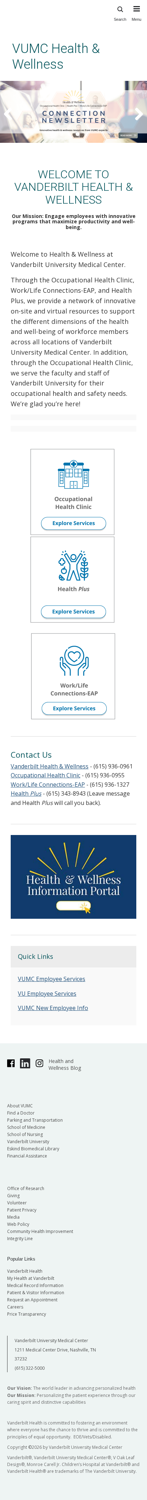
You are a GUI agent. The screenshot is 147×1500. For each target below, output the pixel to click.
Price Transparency (26, 1314)
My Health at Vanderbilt (30, 1278)
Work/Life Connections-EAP (48, 784)
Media (13, 1217)
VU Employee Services (47, 993)
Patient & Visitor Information (35, 1293)
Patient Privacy (21, 1210)
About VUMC (20, 1106)
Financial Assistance (27, 1156)
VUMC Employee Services (51, 979)
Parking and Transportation (35, 1120)
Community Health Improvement (40, 1231)
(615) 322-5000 (30, 1368)
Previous (12, 113)
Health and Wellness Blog (65, 1064)
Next (134, 113)
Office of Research (25, 1188)
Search (120, 19)
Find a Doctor (21, 1113)
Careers (15, 1307)
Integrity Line (20, 1239)
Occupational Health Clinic (45, 775)
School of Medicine (26, 1127)
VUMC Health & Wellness (56, 56)
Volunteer (17, 1203)
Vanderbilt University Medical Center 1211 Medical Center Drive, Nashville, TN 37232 (55, 1350)
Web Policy (18, 1224)
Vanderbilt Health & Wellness (49, 766)
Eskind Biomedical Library (33, 1149)
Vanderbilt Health (24, 1271)
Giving (13, 1196)
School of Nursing (25, 1134)
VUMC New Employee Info (53, 1008)
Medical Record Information (35, 1285)
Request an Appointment (32, 1300)
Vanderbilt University (28, 1142)
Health (26, 793)
